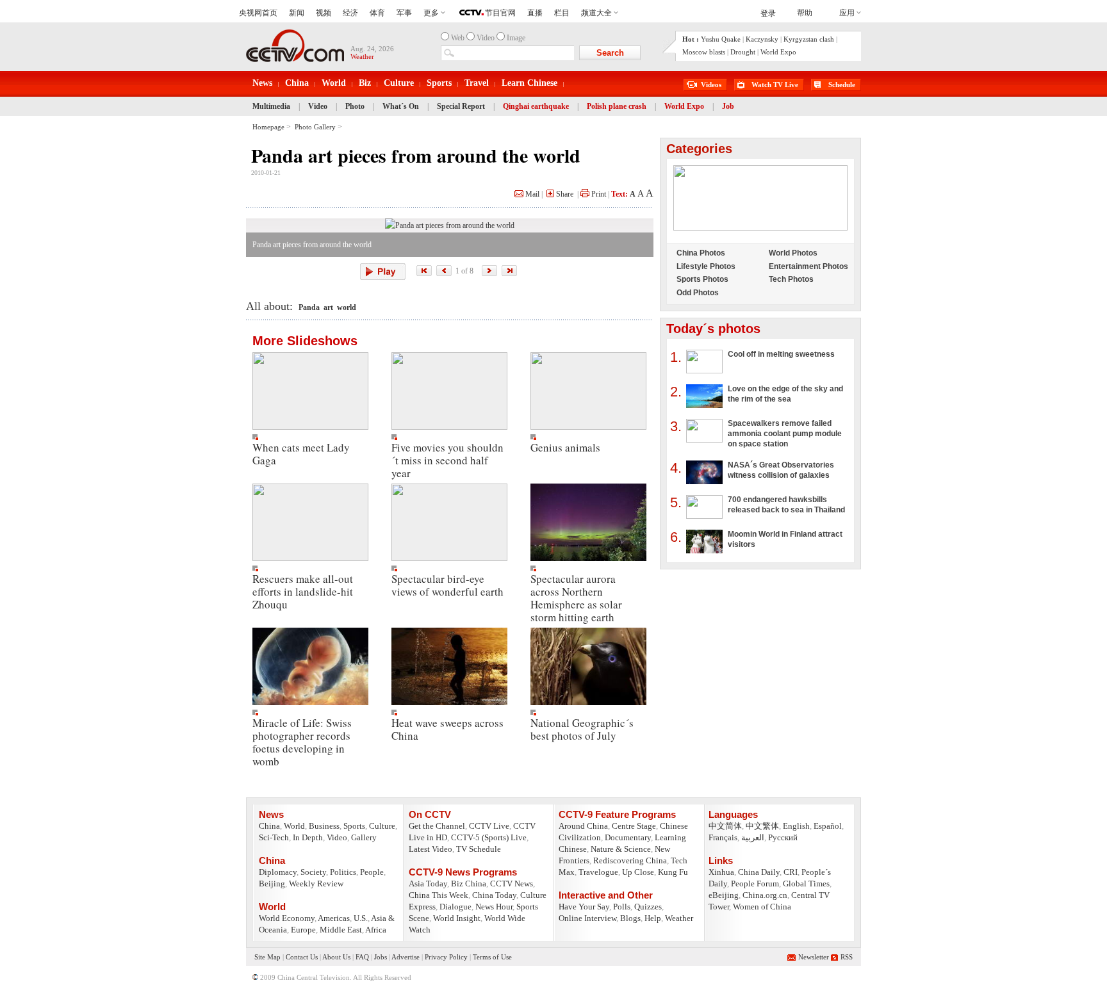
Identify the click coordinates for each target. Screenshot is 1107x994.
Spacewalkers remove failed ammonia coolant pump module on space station (785, 433)
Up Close (638, 872)
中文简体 (725, 826)
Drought (742, 52)
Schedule (841, 84)
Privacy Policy (446, 957)
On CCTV (430, 814)
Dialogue (455, 906)
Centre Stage (634, 826)
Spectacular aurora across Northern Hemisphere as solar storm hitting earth (576, 597)
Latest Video (430, 849)
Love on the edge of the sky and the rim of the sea (785, 393)
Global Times (806, 883)
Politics (343, 872)
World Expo (778, 52)
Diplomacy (278, 872)
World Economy (287, 918)
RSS (846, 957)
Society (313, 872)
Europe (303, 929)
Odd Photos (697, 292)
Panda (309, 307)
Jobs (380, 957)
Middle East (341, 929)
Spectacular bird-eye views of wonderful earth (447, 585)
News (262, 83)
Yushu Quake (721, 39)
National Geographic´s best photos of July (582, 729)
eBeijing (724, 895)
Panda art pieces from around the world (415, 155)
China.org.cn (764, 895)
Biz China (468, 883)
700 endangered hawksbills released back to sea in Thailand (786, 504)
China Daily (759, 872)
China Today (494, 895)
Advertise (405, 957)
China (297, 83)
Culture (399, 83)
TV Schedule (478, 849)
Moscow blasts (703, 52)
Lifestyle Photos (705, 266)
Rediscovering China (630, 860)
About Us (336, 957)
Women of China (762, 906)
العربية (752, 837)
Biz (365, 83)
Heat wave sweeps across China (447, 729)
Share (563, 194)
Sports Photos (702, 279)
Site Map (267, 957)
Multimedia (271, 106)
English (796, 826)
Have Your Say (584, 906)
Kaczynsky (762, 39)
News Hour (493, 906)
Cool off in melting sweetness (781, 354)
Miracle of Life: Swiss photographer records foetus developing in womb (302, 742)
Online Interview (587, 918)
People (372, 872)
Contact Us (302, 957)
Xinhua (721, 872)
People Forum (755, 883)
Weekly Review (316, 883)
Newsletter (813, 957)
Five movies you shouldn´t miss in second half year (447, 460)
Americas (334, 918)
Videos (711, 84)
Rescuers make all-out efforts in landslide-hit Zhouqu (302, 591)
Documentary (628, 837)
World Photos (793, 252)
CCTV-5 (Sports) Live (489, 837)
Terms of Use (492, 957)
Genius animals (565, 447)
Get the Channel (437, 826)
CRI (790, 872)
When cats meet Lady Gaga (301, 454)
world (346, 307)
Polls (621, 906)
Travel (476, 83)
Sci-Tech (274, 837)
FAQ (362, 957)
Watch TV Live (774, 84)
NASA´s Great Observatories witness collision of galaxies (781, 470)
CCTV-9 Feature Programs (617, 814)
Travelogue (598, 872)
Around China (583, 826)
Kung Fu (673, 872)
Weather (679, 918)
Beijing (272, 883)
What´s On (400, 106)
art (328, 307)
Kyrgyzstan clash (808, 39)
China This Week (438, 895)
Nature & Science (621, 849)
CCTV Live (489, 826)
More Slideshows (304, 341)
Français (723, 837)
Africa (375, 929)
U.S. (361, 918)
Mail (531, 194)
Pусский (783, 837)
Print (597, 194)
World (334, 83)
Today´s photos (713, 329)
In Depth (308, 837)
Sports (439, 83)
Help (652, 918)
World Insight (456, 918)
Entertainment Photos (808, 266)
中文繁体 (762, 826)
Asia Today (428, 883)
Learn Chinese (529, 83)
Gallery (364, 837)
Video (317, 106)
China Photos (700, 252)
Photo (355, 106)
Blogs (630, 918)
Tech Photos (791, 279)
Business (324, 826)
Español (828, 826)
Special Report (461, 106)
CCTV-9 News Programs (463, 872)
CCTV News (511, 883)
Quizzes (648, 906)
